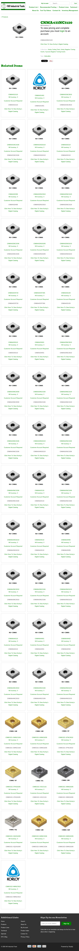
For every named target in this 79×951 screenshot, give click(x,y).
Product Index (25, 930)
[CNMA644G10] (13, 626)
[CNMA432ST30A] (39, 281)
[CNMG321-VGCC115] (39, 775)
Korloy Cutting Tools (54, 49)
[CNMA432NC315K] (13, 231)
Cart (75, 3)
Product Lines (64, 7)
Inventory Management (70, 10)
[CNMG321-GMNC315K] (13, 725)
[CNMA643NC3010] (13, 577)
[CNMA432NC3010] (39, 182)
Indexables (47, 56)
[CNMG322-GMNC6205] (66, 824)
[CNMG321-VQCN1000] (13, 824)
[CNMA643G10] (39, 528)
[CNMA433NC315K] (39, 379)
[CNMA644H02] (66, 626)
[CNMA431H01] (39, 82)
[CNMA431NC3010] (66, 82)
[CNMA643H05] (66, 528)
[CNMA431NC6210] (39, 133)
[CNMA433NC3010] (66, 330)
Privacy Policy (25, 937)
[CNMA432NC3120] (66, 182)
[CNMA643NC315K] (39, 577)
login (62, 31)
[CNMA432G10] (66, 133)
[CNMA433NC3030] (13, 379)
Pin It (51, 61)
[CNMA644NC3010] (13, 676)
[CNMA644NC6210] (66, 676)
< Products (4, 17)
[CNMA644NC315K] (39, 676)
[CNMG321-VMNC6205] (66, 775)
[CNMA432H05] (13, 182)
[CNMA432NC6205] (39, 231)
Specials (3, 934)
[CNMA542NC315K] (66, 429)
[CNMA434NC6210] (39, 429)
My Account (44, 3)
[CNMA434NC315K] (13, 429)
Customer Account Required (13, 101)
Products (3, 924)
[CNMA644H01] (39, 626)
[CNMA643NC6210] (66, 577)
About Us (35, 10)
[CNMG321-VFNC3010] (66, 725)
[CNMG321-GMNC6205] (39, 725)
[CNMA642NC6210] (13, 528)
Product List (34, 7)
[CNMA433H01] (39, 330)
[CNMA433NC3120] (19, 29)
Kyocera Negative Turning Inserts (55, 52)
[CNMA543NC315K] (13, 478)
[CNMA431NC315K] (13, 133)
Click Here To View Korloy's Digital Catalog (54, 44)
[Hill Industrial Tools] (13, 6)
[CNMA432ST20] (13, 281)
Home (3, 921)
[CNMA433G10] (13, 330)
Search (23, 921)
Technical (74, 7)
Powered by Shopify (67, 946)
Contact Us (56, 10)
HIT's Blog (4, 937)
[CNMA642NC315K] (66, 478)
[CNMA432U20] (66, 281)
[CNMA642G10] (39, 478)
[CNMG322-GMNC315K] (39, 824)
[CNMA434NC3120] (66, 379)
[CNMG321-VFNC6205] (13, 775)
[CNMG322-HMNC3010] (13, 873)
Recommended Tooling (48, 7)
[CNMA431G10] (13, 82)
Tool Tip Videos (45, 10)
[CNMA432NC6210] (66, 231)
